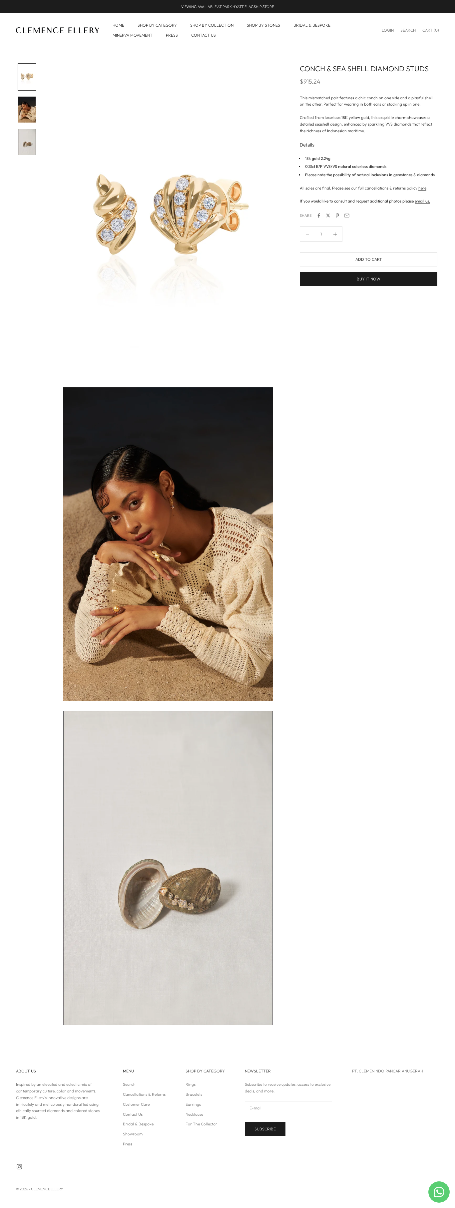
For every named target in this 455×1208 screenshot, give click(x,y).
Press (127, 1143)
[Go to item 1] (27, 77)
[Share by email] (346, 215)
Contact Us (133, 1114)
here (422, 188)
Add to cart (368, 259)
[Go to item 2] (27, 109)
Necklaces (194, 1114)
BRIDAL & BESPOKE (311, 25)
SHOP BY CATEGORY (157, 25)
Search (129, 1084)
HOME (118, 25)
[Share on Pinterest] (337, 215)
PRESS (172, 35)
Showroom (133, 1133)
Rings (191, 1084)
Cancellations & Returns (144, 1094)
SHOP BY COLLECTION (211, 25)
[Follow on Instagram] (19, 1166)
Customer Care (136, 1104)
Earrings (193, 1104)
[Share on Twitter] (328, 215)
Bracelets (194, 1094)
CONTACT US (203, 35)
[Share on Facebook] (318, 215)
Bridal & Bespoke (138, 1123)
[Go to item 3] (27, 142)
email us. (422, 201)
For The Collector (201, 1123)
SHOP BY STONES (263, 25)
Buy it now (368, 278)
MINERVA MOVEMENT (133, 35)
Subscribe (265, 1128)
